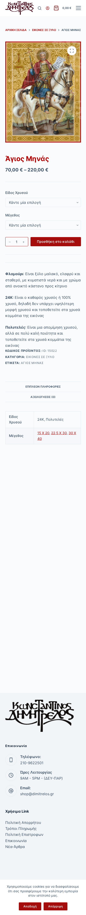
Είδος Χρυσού (16, 192)
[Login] (47, 8)
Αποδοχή (30, 906)
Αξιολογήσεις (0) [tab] (43, 397)
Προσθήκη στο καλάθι (55, 241)
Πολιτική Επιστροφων (24, 834)
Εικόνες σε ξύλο (40, 357)
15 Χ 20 (43, 433)
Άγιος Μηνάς (32, 363)
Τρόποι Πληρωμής (21, 828)
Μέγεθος (12, 215)
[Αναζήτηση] (39, 8)
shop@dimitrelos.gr (37, 794)
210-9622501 (31, 763)
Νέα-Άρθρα (15, 846)
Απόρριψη (55, 906)
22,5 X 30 (59, 433)
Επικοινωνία (16, 840)
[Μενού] (78, 8)
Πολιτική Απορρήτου (23, 822)
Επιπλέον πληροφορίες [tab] (43, 386)
